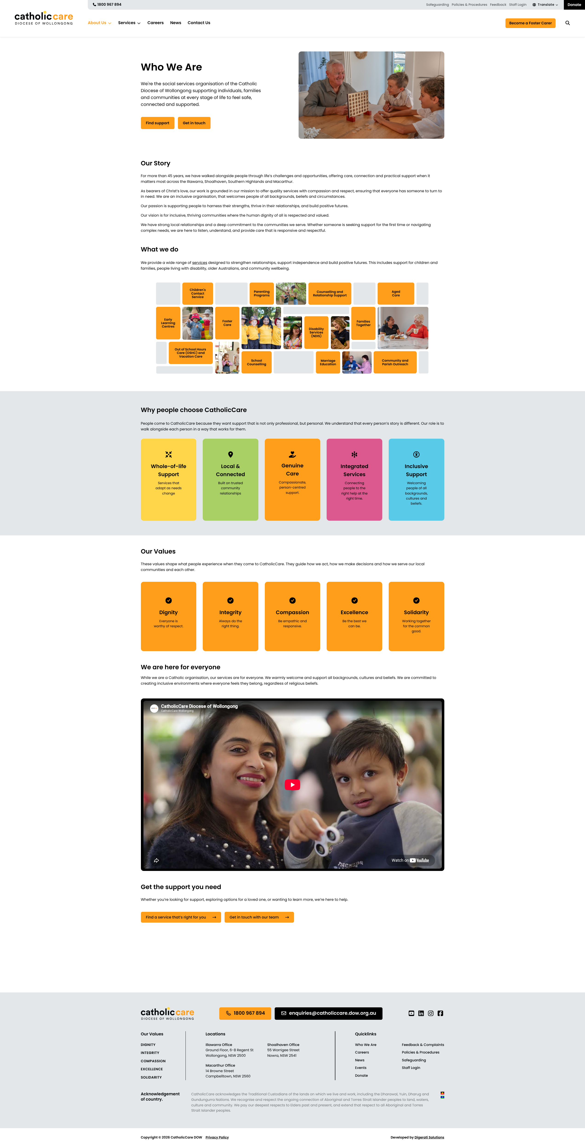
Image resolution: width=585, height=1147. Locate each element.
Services (126, 23)
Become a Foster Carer (530, 23)
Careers (155, 23)
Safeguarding (437, 5)
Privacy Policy (217, 1137)
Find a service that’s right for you (176, 917)
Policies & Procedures (469, 5)
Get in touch (194, 123)
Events (361, 1067)
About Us (97, 23)
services (199, 262)
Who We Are (366, 1044)
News (175, 23)
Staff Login (518, 5)
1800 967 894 (109, 4)
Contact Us (199, 23)
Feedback (498, 5)
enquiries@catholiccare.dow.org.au (332, 1013)
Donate (574, 4)
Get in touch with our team (254, 917)
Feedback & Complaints (423, 1044)
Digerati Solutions (429, 1137)
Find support (157, 123)
